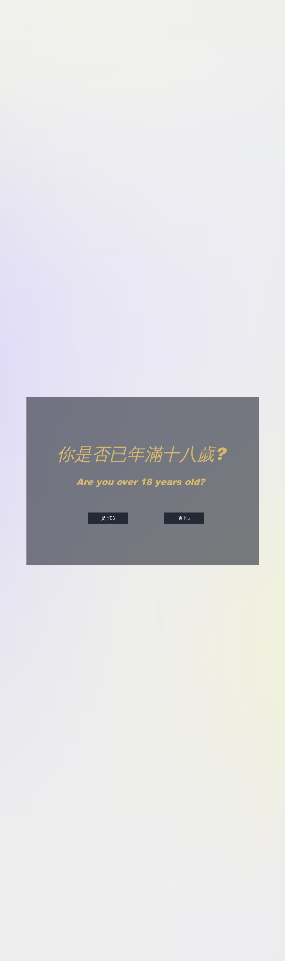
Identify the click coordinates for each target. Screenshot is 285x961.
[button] (108, 518)
